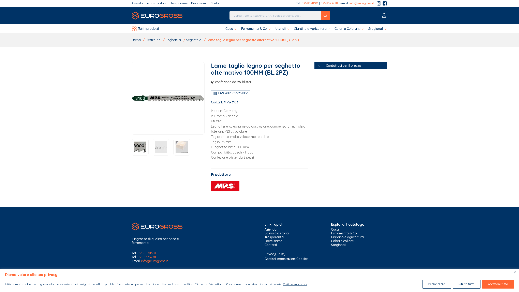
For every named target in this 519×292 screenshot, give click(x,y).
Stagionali (338, 245)
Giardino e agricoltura (347, 237)
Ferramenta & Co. (344, 233)
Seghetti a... (174, 40)
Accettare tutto (498, 284)
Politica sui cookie (295, 284)
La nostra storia (156, 3)
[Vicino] (514, 272)
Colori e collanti (342, 241)
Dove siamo (199, 3)
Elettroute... (154, 40)
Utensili (137, 40)
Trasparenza (179, 3)
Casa (335, 229)
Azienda (137, 3)
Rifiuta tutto (467, 284)
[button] (231, 29)
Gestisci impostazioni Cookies (286, 259)
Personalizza (436, 284)
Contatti (216, 3)
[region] (259, 280)
